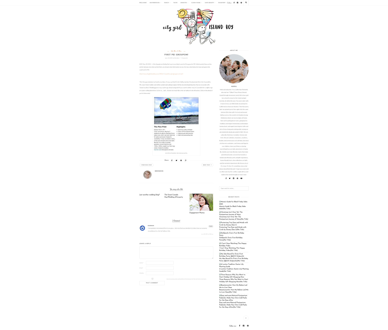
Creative (183, 2)
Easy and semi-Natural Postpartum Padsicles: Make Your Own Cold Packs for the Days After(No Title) (233, 305)
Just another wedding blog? (149, 195)
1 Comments (184, 58)
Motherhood (155, 2)
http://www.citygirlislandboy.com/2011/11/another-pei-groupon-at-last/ (161, 74)
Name (141, 263)
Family (166, 2)
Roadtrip (221, 2)
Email (141, 268)
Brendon (176, 58)
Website (141, 273)
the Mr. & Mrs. (176, 51)
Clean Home (195, 2)
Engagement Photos (197, 213)
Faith (175, 2)
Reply (210, 226)
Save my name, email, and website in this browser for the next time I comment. (186, 279)
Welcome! (143, 2)
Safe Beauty (209, 2)
